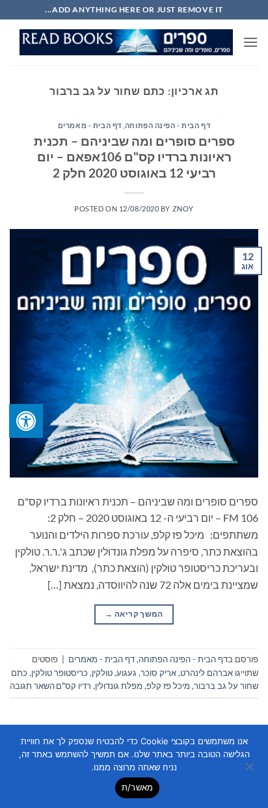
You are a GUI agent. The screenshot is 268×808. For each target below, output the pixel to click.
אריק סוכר (158, 672)
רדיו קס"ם (73, 685)
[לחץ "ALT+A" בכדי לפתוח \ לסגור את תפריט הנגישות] (26, 421)
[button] (250, 42)
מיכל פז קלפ (168, 685)
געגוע (126, 672)
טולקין (102, 672)
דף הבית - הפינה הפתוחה (167, 125)
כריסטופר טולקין (59, 672)
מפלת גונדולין (118, 685)
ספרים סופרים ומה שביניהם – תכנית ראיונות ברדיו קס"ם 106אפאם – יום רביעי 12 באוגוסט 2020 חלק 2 (134, 157)
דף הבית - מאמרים (90, 125)
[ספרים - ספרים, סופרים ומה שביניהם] (126, 42)
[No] (250, 770)
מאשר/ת (138, 787)
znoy (183, 208)
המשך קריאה (134, 614)
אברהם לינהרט (206, 672)
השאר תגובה (32, 685)
